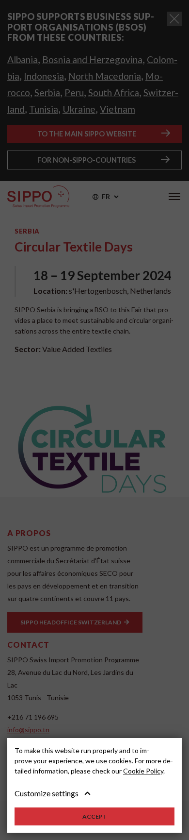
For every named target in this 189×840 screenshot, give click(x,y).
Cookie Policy (143, 771)
